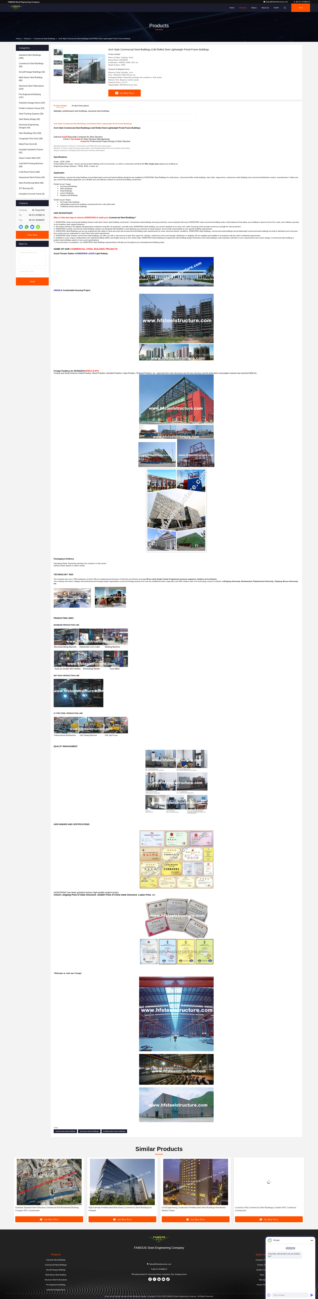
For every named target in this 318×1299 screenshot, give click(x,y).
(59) (31, 165)
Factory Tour (262, 1265)
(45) (32, 177)
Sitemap (262, 1280)
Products (242, 8)
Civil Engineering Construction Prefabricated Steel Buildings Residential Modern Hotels (47, 1209)
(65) (29, 119)
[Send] (312, 1295)
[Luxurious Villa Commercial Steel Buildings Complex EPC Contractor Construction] (122, 1182)
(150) (30, 133)
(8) (28, 144)
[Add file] (269, 1295)
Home (232, 8)
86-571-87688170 (302, 2)
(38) (31, 139)
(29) (31, 114)
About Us (265, 8)
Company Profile (262, 1260)
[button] (18, 1187)
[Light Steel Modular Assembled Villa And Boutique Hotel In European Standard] (269, 1182)
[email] (32, 226)
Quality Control (262, 1270)
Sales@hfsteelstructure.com (277, 2)
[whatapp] (26, 226)
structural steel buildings (89, 1131)
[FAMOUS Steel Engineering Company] (16, 8)
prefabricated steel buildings (114, 1131)
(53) (31, 108)
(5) (31, 194)
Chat (301, 8)
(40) (29, 126)
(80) (30, 78)
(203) (31, 87)
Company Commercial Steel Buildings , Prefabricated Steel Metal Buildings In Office (195, 1209)
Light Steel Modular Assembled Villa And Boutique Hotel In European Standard (265, 1209)
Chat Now (32, 234)
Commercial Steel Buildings (44, 39)
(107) (30, 95)
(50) (31, 65)
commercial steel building (65, 1131)
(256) (30, 56)
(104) (32, 103)
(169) (29, 172)
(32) (32, 72)
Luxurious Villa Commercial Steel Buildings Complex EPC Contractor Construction (119, 1209)
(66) (31, 183)
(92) (31, 151)
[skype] (20, 226)
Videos (254, 8)
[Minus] (311, 1240)
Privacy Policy (262, 1285)
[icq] (38, 226)
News (262, 1275)
